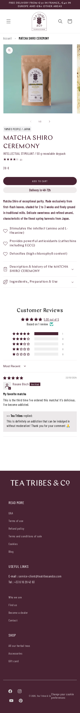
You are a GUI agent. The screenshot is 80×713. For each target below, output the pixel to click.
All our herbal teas (19, 645)
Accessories (15, 653)
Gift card (14, 661)
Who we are (15, 597)
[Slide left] (30, 121)
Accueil (7, 38)
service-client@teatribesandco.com (40, 576)
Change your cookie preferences (62, 695)
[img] (13, 378)
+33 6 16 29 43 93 (24, 582)
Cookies (13, 544)
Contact (13, 620)
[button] (8, 21)
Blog (11, 551)
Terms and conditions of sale (25, 536)
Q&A (11, 513)
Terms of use (16, 521)
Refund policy (16, 528)
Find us (13, 605)
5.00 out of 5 (51, 319)
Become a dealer (18, 612)
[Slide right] (49, 121)
